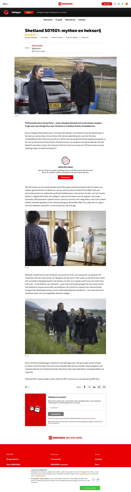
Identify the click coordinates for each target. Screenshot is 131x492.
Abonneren (70, 19)
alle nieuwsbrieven (89, 418)
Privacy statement (53, 423)
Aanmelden (56, 414)
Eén (26, 37)
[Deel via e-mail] (104, 387)
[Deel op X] (89, 387)
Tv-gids (58, 19)
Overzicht (48, 19)
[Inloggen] (122, 4)
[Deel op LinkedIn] (94, 387)
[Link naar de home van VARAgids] (6, 12)
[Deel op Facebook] (84, 387)
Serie (30, 37)
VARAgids (16, 12)
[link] (27, 48)
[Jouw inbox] (119, 4)
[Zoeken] (115, 4)
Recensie (34, 37)
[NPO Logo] (126, 3)
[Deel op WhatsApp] (99, 387)
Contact (81, 19)
